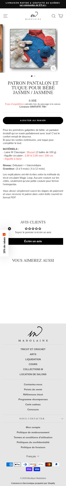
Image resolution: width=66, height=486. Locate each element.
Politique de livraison (33, 447)
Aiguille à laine (13, 158)
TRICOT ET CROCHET (33, 349)
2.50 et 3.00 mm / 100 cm (39, 155)
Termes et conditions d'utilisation (33, 437)
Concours (33, 409)
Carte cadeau (33, 404)
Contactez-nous (33, 384)
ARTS (33, 354)
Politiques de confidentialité (33, 442)
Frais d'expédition (14, 104)
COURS (33, 364)
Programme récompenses (33, 399)
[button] (4, 243)
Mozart (31, 152)
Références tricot (33, 394)
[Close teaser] (9, 228)
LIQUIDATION (33, 359)
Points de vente (33, 389)
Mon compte (33, 427)
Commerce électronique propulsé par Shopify (33, 483)
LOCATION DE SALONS (33, 374)
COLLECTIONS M (33, 369)
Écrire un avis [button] (33, 241)
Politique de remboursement (33, 432)
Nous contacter (32, 418)
